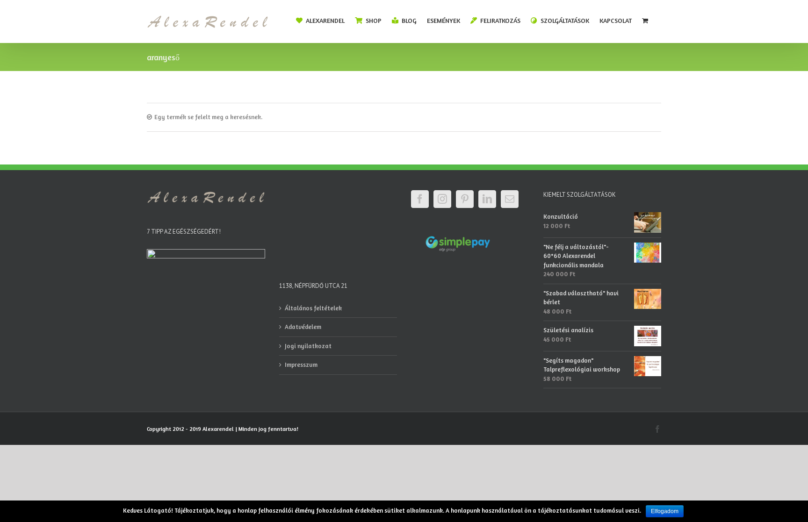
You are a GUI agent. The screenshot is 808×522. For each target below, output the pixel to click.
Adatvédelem (303, 326)
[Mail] (510, 199)
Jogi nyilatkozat (308, 346)
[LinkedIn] (487, 199)
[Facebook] (420, 199)
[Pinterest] (465, 199)
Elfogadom (664, 511)
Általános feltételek (313, 308)
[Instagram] (442, 199)
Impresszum (301, 364)
